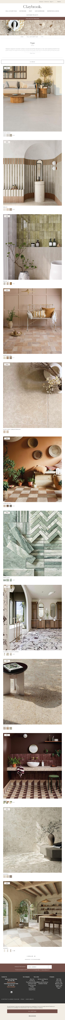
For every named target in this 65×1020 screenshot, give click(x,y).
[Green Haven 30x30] (7, 580)
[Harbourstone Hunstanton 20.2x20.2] (4, 506)
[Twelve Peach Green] (10, 802)
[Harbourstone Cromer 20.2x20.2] (10, 506)
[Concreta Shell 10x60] (10, 950)
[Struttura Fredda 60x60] (4, 728)
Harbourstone (7, 503)
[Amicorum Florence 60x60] (4, 876)
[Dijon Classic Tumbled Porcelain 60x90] (4, 431)
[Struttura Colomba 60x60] (10, 728)
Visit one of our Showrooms (32, 18)
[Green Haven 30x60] (10, 580)
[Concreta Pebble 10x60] (7, 950)
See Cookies (32, 1015)
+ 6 (13, 654)
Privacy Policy (37, 969)
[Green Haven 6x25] (4, 580)
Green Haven (6, 577)
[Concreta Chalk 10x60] (4, 950)
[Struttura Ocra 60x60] (7, 728)
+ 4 (13, 283)
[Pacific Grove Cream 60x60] (7, 135)
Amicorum (5, 874)
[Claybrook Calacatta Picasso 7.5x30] (4, 654)
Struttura (6, 725)
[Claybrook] (32, 6)
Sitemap (22, 999)
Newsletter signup (20, 966)
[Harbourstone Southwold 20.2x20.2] (7, 506)
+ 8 (13, 209)
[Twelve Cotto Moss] (7, 802)
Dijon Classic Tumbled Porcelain (11, 429)
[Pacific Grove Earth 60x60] (10, 135)
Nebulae (5, 207)
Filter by (32, 61)
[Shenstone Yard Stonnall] (4, 357)
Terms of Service (45, 969)
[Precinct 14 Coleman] (4, 283)
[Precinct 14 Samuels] (7, 283)
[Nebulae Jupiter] (7, 209)
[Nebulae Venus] (10, 209)
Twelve (5, 800)
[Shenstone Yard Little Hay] (7, 357)
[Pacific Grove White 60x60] (4, 135)
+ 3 (13, 506)
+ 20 (13, 950)
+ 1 (13, 357)
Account (41, 1)
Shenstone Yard (7, 355)
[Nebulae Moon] (4, 209)
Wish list (46, 1)
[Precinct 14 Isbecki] (10, 283)
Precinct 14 (6, 281)
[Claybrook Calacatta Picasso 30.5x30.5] (7, 654)
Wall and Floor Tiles (32, 36)
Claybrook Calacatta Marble (11, 651)
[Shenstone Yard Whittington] (10, 357)
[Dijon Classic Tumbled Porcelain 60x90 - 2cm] (7, 431)
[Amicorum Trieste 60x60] (10, 876)
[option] (32, 18)
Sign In (51, 1)
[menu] (32, 13)
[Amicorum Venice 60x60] (7, 876)
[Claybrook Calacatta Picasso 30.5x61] (10, 654)
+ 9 (13, 135)
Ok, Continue (32, 1011)
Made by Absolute (29, 999)
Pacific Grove (6, 132)
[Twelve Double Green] (4, 802)
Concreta (5, 948)
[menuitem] (11, 11)
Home (22, 36)
